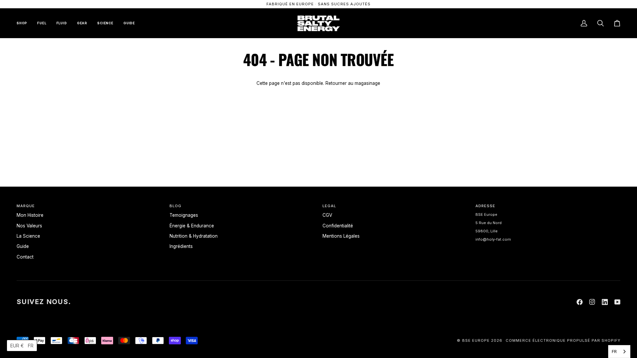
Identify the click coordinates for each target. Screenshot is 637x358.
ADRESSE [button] (485, 206)
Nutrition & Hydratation (194, 236)
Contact (25, 257)
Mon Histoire (30, 215)
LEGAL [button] (329, 206)
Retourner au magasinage (352, 83)
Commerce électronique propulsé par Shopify (563, 340)
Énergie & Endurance (192, 225)
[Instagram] (592, 302)
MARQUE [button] (26, 206)
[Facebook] (580, 302)
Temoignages (184, 215)
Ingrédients (181, 246)
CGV (327, 215)
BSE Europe (476, 340)
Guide (23, 246)
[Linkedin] (605, 302)
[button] (22, 345)
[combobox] (619, 351)
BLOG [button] (175, 206)
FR (614, 351)
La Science (28, 236)
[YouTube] (617, 302)
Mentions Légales (341, 236)
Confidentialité (337, 225)
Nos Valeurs (29, 225)
